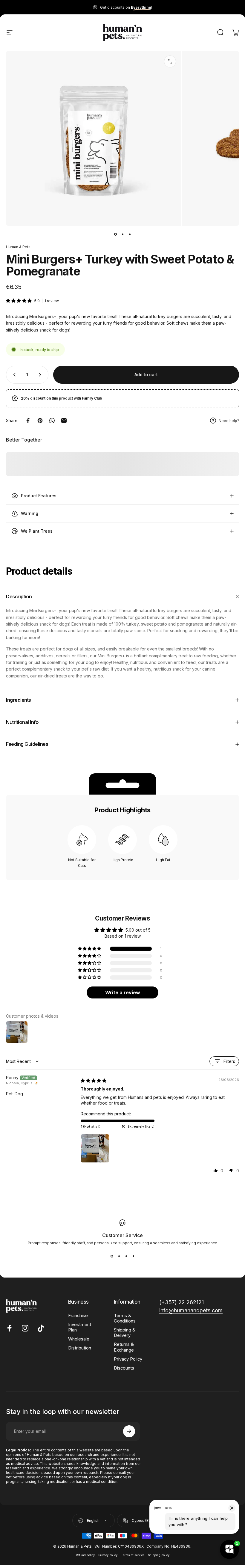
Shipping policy (158, 1555)
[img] (93, 1080)
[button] (19, 300)
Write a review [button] (122, 992)
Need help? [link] (229, 420)
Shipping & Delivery (124, 1332)
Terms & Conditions (125, 1318)
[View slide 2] (118, 1256)
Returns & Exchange (124, 1347)
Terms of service (132, 1555)
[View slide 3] (126, 1256)
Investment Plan (79, 1327)
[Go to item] (115, 234)
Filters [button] (229, 1061)
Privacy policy (107, 1555)
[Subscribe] (129, 1431)
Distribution (79, 1348)
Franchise (78, 1315)
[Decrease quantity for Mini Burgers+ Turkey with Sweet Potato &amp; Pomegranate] (13, 374)
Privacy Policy (128, 1359)
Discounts (124, 1368)
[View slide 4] (133, 1256)
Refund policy (85, 1555)
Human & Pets (18, 247)
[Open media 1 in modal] (170, 61)
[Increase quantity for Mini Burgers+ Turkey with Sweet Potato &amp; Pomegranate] (41, 374)
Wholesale (78, 1339)
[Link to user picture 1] (95, 1148)
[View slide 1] (111, 1256)
